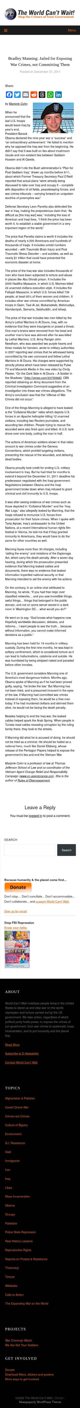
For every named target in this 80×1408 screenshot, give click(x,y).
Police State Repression (20, 1232)
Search (10, 839)
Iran (7, 1170)
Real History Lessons (19, 1241)
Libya (8, 1188)
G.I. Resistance (15, 1143)
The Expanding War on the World (26, 1303)
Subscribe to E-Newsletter (22, 1053)
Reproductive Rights (18, 1250)
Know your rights (15, 927)
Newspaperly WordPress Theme (40, 1402)
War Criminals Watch (18, 1340)
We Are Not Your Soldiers (21, 1345)
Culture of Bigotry (16, 1125)
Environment (13, 1134)
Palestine (11, 1223)
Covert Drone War (17, 1107)
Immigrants (12, 1161)
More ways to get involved (22, 1379)
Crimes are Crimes (17, 1116)
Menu (72, 30)
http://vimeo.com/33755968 (43, 378)
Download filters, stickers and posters (29, 1374)
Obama (10, 1205)
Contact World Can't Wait (21, 1062)
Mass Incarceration (17, 1196)
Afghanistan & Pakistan (20, 1098)
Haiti (8, 1152)
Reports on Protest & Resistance (26, 1259)
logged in (35, 815)
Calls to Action (14, 1295)
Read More (12, 1045)
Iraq (7, 1179)
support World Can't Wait (52, 901)
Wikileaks (11, 1286)
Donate (10, 1370)
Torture (10, 1277)
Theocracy (12, 1268)
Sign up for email (15, 911)
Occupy (10, 1214)
